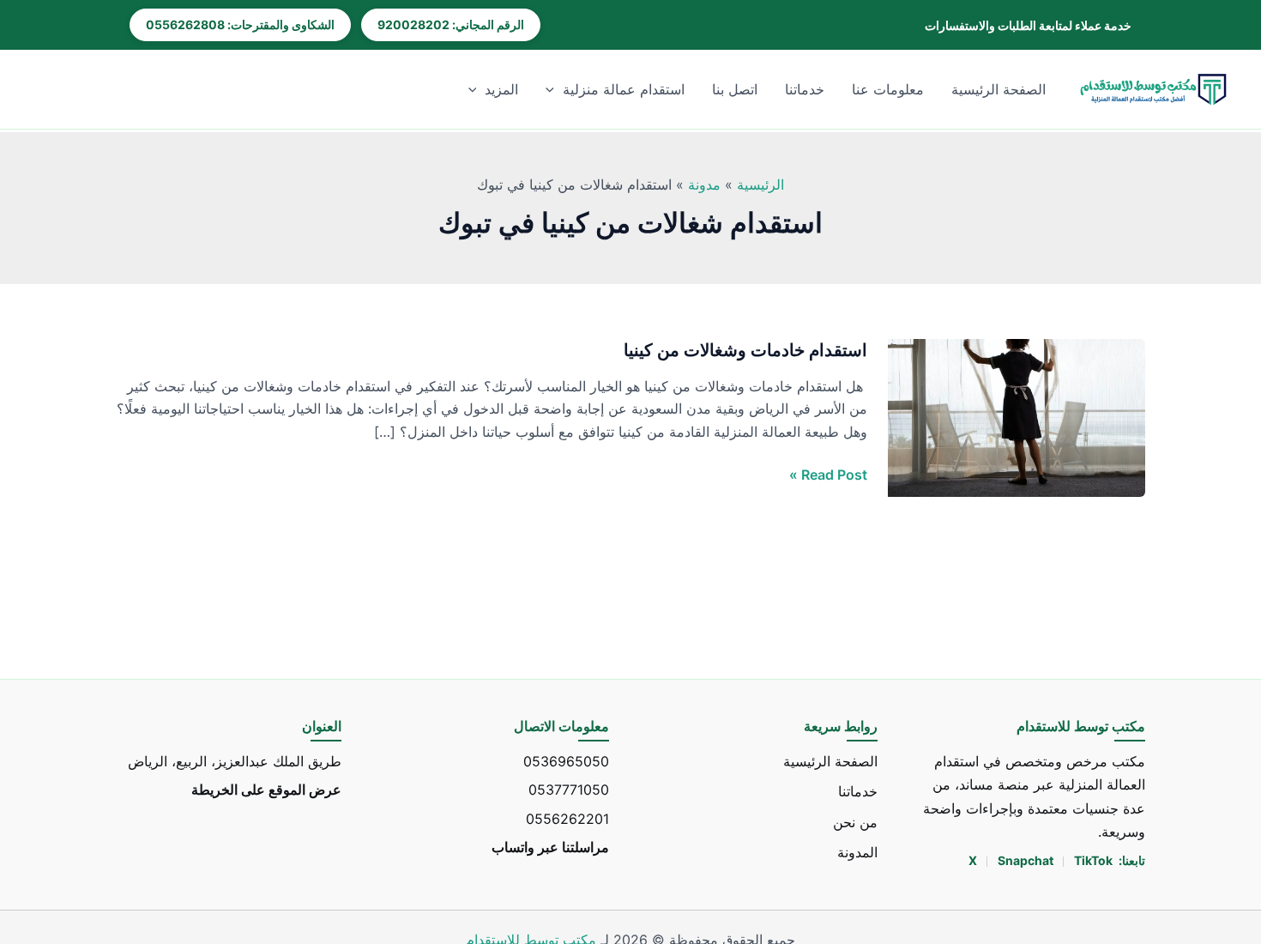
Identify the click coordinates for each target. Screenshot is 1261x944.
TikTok (1093, 860)
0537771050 (568, 789)
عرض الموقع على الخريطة (266, 789)
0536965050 (566, 761)
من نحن (855, 821)
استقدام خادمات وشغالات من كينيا (745, 350)
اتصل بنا (734, 89)
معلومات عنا (888, 89)
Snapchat (1027, 860)
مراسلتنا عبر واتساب (550, 846)
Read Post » (828, 473)
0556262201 (567, 817)
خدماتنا (804, 89)
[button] (554, 89)
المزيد (501, 89)
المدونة (857, 851)
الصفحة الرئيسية (998, 89)
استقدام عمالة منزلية (624, 89)
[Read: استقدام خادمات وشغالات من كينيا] (1016, 417)
